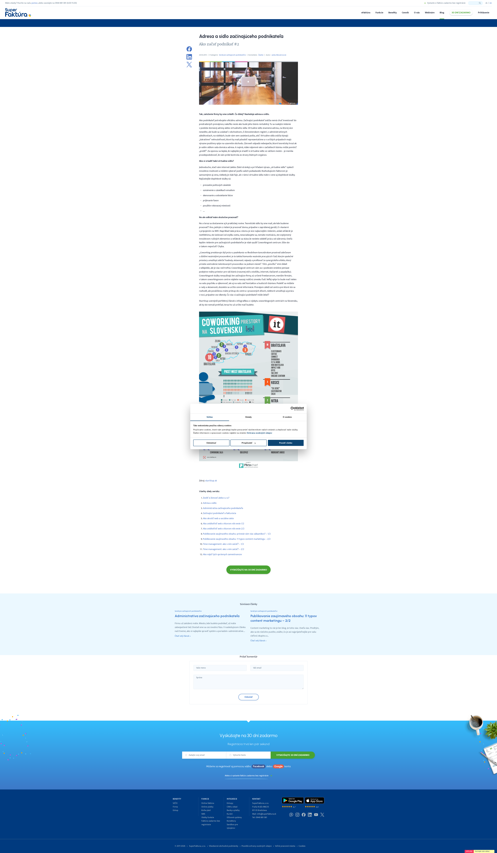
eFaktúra (365, 12)
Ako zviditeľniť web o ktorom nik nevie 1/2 (223, 523)
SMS (203, 814)
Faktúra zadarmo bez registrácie (210, 822)
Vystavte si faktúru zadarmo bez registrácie (446, 3)
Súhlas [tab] (210, 417)
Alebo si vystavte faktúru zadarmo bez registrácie (246, 775)
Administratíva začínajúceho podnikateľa (223, 508)
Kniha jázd (206, 810)
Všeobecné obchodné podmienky (223, 846)
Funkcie (379, 12)
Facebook (258, 766)
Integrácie (232, 799)
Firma (175, 807)
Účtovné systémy (234, 817)
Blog (442, 12)
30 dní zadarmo (461, 12)
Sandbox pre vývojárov (232, 826)
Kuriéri (230, 814)
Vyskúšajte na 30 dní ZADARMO (248, 570)
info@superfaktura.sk (266, 814)
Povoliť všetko (285, 443)
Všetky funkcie (207, 817)
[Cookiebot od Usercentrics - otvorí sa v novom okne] (292, 409)
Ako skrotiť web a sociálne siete (218, 518)
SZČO (175, 803)
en (491, 3)
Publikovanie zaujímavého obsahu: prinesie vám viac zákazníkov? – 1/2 (237, 534)
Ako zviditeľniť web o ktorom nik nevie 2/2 (223, 529)
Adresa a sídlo (210, 503)
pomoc (35, 3)
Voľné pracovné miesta (285, 846)
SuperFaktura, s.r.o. (197, 846)
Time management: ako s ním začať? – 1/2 (223, 544)
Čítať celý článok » (183, 636)
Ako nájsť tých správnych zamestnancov (222, 554)
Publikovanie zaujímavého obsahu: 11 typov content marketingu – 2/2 (237, 539)
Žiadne (260, 54)
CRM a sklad (232, 807)
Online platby (207, 807)
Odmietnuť (211, 443)
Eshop (175, 810)
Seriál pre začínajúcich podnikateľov (232, 54)
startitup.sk (211, 481)
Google (278, 766)
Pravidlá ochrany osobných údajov (257, 846)
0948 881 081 (261, 817)
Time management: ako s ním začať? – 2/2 (223, 549)
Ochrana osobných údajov (259, 433)
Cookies (302, 846)
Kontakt (256, 799)
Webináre (429, 12)
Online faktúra (207, 803)
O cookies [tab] (287, 417)
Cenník (405, 12)
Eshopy (230, 803)
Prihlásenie (483, 12)
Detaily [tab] (248, 417)
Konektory (231, 821)
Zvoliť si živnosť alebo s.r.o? (216, 498)
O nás (417, 12)
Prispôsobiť (247, 443)
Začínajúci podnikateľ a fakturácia (219, 513)
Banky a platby (233, 810)
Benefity (392, 12)
